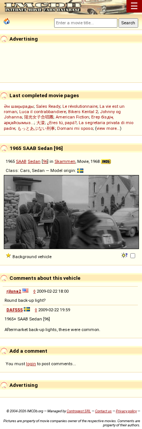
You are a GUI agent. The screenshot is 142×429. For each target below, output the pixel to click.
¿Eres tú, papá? (61, 122)
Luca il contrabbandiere (42, 111)
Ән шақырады (19, 106)
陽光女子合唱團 (38, 117)
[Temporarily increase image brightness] (125, 254)
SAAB (21, 161)
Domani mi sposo (75, 128)
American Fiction (72, 117)
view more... (108, 128)
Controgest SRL (79, 411)
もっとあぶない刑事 (36, 128)
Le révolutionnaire (79, 106)
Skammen (65, 161)
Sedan (34, 161)
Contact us (103, 411)
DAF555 (14, 309)
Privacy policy (126, 411)
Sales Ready (48, 106)
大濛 (40, 122)
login (31, 363)
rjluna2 (13, 291)
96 (45, 161)
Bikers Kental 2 (83, 111)
